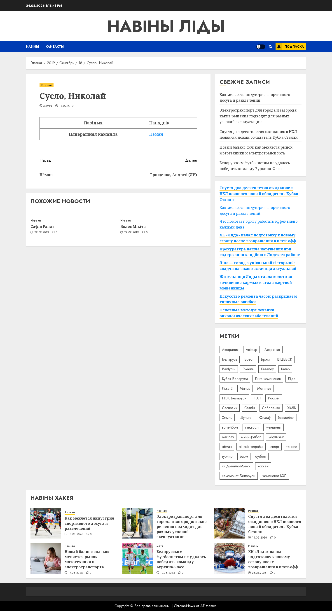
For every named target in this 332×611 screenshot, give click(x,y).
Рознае (70, 512)
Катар (285, 369)
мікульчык (276, 437)
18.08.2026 (75, 534)
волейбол (230, 427)
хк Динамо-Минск (236, 466)
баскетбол (286, 417)
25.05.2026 (259, 573)
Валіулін (228, 369)
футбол (260, 456)
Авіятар (251, 349)
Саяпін (249, 407)
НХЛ (257, 398)
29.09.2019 (41, 232)
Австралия (230, 349)
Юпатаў (265, 417)
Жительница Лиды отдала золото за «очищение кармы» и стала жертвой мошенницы (256, 282)
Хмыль (227, 417)
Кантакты (55, 46)
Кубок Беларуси (235, 378)
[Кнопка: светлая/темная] (260, 46)
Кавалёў (267, 369)
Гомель (248, 369)
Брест (249, 359)
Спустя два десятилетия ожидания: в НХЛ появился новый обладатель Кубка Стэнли (259, 134)
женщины (273, 427)
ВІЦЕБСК (284, 359)
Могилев (264, 388)
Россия (273, 398)
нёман (227, 446)
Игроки (46, 85)
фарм (244, 456)
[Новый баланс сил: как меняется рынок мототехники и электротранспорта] (45, 558)
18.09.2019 (66, 106)
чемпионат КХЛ (274, 475)
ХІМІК (291, 407)
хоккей (263, 466)
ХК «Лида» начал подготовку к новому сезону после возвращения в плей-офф (273, 559)
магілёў (228, 437)
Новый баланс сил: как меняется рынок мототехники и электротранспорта (87, 559)
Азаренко (272, 349)
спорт (274, 446)
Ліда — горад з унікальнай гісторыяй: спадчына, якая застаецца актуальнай (258, 265)
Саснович (229, 407)
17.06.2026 (75, 573)
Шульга (245, 417)
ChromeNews (184, 606)
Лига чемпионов (268, 378)
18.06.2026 (259, 538)
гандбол (252, 427)
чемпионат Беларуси (238, 475)
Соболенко (271, 407)
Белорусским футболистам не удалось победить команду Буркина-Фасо (181, 559)
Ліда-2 (227, 388)
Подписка (294, 46)
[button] (270, 46)
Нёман (156, 134)
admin (47, 106)
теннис (291, 446)
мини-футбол (251, 437)
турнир (227, 456)
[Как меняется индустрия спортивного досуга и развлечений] (45, 523)
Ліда (291, 378)
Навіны (32, 46)
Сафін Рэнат (42, 226)
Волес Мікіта (133, 226)
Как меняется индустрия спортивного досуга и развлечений (255, 97)
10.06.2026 (167, 573)
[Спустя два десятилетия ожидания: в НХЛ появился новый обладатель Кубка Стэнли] (229, 523)
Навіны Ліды (166, 26)
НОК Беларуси (234, 398)
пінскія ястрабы (251, 446)
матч (160, 546)
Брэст (265, 359)
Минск (245, 388)
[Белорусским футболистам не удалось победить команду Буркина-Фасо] (137, 558)
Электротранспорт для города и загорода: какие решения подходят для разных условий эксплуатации (258, 116)
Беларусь (229, 359)
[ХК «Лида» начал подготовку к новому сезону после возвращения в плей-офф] (229, 558)
